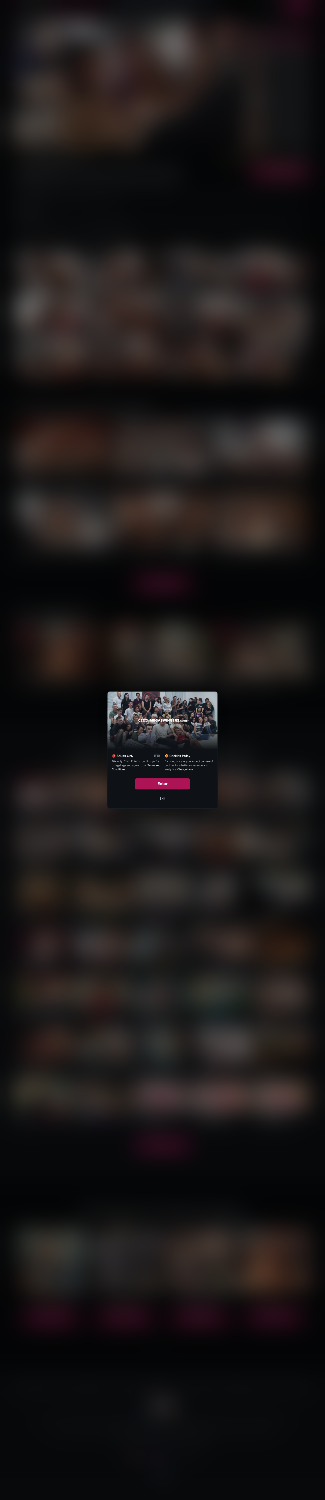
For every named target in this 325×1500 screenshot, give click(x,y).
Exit (162, 798)
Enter (162, 783)
